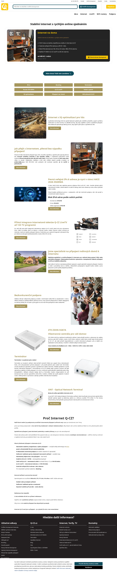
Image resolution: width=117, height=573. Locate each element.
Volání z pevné (88, 89)
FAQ (31, 545)
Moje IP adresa (5, 532)
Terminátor (88, 85)
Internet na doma (64, 527)
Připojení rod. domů (58, 94)
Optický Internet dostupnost (9, 550)
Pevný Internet (63, 537)
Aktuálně (100, 1)
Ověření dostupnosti (91, 1)
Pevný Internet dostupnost (8, 547)
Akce (76, 14)
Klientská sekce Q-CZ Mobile (38, 535)
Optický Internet (64, 535)
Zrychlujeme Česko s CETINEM (39, 547)
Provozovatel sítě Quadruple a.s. (98, 532)
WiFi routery (102, 14)
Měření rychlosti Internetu (8, 530)
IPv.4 (28, 85)
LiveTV (91, 14)
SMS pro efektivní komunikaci (67, 532)
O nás (32, 527)
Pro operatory (5, 558)
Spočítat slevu (63, 547)
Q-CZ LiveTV (58, 89)
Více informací (54, 128)
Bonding (58, 85)
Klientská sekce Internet (37, 532)
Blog (31, 542)
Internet (83, 14)
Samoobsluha (113, 1)
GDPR (3, 555)
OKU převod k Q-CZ (88, 94)
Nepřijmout (88, 567)
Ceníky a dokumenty (36, 530)
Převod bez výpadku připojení (9, 553)
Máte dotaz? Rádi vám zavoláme (57, 73)
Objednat (111, 7)
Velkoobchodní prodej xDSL (96, 535)
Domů (2, 1)
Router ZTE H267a (28, 89)
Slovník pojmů (5, 545)
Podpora (112, 14)
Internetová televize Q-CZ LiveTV (68, 540)
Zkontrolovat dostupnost (98, 57)
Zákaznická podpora (94, 530)
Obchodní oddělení (94, 527)
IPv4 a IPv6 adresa (6, 535)
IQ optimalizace (29, 94)
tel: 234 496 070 (74, 1)
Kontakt (82, 1)
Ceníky (105, 1)
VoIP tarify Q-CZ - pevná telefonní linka (70, 545)
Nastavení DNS (5, 537)
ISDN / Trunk (34, 550)
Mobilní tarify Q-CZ (64, 530)
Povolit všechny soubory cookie (88, 563)
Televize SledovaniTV (65, 542)
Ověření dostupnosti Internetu (9, 527)
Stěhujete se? (5, 540)
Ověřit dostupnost (88, 6)
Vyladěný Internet (35, 540)
